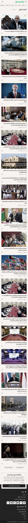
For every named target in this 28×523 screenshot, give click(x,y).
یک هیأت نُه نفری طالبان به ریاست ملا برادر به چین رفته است (14, 77)
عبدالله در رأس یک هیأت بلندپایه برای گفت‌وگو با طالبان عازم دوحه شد (14, 437)
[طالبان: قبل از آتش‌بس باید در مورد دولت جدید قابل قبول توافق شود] (14, 161)
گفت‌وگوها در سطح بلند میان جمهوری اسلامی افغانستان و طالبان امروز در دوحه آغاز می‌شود (16, 367)
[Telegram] (11, 502)
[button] (25, 2)
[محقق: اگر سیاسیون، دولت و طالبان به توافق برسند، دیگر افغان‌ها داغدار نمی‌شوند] (14, 450)
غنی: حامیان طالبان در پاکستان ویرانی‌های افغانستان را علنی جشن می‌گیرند (14, 390)
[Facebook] (24, 502)
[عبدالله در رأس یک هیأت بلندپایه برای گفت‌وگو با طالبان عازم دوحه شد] (14, 427)
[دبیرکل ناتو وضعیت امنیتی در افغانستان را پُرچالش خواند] (14, 90)
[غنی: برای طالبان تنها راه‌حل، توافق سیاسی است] (14, 22)
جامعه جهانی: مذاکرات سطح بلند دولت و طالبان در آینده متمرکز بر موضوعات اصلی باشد (15, 148)
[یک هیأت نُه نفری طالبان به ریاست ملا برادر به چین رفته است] (14, 67)
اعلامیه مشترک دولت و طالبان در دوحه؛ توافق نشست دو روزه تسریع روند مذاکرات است (14, 296)
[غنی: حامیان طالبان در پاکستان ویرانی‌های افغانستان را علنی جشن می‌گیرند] (14, 380)
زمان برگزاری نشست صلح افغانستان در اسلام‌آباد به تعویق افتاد (15, 414)
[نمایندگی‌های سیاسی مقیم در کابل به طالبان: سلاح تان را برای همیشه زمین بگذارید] (14, 262)
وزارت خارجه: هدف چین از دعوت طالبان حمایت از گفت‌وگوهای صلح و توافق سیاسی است (16, 54)
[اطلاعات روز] (19, 2)
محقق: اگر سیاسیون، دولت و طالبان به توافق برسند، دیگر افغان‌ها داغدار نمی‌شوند (15, 461)
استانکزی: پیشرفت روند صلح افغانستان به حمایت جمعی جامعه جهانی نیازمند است (15, 124)
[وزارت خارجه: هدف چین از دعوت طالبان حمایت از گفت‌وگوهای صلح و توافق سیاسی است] (14, 43)
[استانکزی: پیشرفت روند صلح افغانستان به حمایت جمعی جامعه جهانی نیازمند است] (14, 114)
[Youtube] (17, 502)
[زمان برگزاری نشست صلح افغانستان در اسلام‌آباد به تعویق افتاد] (14, 403)
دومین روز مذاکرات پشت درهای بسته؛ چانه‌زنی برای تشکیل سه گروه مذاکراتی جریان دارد (15, 320)
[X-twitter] (21, 502)
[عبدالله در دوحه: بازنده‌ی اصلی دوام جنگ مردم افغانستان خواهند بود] (14, 333)
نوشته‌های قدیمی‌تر (9, 467)
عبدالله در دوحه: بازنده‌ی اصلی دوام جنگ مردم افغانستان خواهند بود (16, 343)
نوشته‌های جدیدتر (19, 467)
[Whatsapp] (8, 502)
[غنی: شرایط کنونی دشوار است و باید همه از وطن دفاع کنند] (14, 192)
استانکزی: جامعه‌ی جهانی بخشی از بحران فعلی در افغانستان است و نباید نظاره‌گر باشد (15, 226)
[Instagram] (14, 502)
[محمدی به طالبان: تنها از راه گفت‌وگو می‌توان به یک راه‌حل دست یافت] (14, 239)
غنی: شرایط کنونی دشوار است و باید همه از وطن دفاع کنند (14, 202)
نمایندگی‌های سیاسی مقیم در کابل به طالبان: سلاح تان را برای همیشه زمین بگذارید (14, 273)
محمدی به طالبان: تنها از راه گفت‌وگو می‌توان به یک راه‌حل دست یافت (15, 249)
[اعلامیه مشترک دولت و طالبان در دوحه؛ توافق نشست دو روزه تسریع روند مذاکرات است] (14, 286)
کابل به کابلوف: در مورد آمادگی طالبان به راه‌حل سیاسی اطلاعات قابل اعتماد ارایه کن (14, 179)
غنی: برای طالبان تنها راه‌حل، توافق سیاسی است (16, 31)
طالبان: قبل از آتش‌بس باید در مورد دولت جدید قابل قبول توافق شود (15, 171)
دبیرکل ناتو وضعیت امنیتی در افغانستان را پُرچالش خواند (15, 101)
